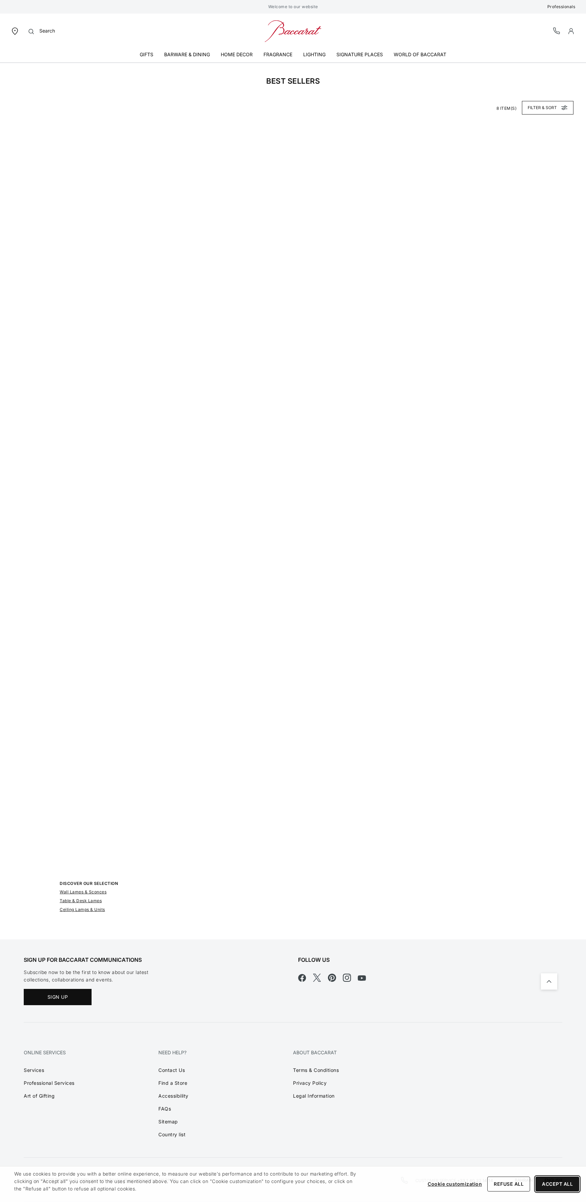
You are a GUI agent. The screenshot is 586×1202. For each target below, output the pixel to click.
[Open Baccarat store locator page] (15, 30)
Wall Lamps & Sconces (83, 891)
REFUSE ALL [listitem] (509, 1184)
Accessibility (173, 1096)
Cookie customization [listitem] (455, 1184)
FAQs (164, 1109)
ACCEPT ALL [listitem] (557, 1184)
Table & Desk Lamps (81, 900)
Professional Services (49, 1083)
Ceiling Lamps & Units (82, 909)
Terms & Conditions (316, 1070)
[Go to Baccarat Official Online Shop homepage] (293, 31)
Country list (171, 1134)
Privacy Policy (310, 1083)
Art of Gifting (39, 1096)
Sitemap (168, 1121)
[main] (293, 501)
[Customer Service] (557, 30)
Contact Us (171, 1070)
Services (34, 1070)
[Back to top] (549, 981)
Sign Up (57, 997)
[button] (571, 31)
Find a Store (172, 1083)
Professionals (561, 6)
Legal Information (314, 1096)
